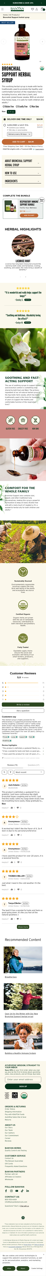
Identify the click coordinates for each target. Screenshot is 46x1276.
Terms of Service (39, 1244)
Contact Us (9, 1158)
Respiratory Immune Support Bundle (29, 203)
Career (7, 1138)
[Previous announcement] (4, 3)
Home (5, 15)
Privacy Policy (28, 1244)
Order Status (10, 1109)
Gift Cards (9, 1164)
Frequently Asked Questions (16, 1166)
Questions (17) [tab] (33, 765)
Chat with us (24, 1206)
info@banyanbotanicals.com (16, 1202)
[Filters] (10, 772)
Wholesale (9, 1179)
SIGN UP (23, 1086)
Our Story (9, 1127)
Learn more (39, 149)
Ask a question (23, 711)
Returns (8, 1120)
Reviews (8, 1141)
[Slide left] (3, 41)
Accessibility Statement (15, 1246)
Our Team (9, 1130)
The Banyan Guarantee (14, 1161)
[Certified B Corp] (7, 1095)
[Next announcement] (41, 3)
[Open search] (4, 772)
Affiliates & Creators (13, 1177)
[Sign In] (36, 9)
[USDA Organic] (24, 1095)
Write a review (23, 704)
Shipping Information (13, 1112)
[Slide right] (42, 41)
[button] (2, 9)
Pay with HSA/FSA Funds (14, 1114)
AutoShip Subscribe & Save (15, 1117)
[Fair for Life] (15, 1095)
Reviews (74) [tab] (12, 765)
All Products (14, 15)
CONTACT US (12, 1197)
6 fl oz (11, 112)
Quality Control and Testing (16, 1150)
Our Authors (10, 1133)
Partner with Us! (11, 1174)
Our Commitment (12, 1135)
